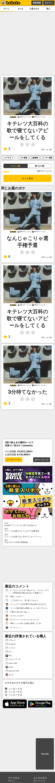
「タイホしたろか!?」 (16, 616)
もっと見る (27, 178)
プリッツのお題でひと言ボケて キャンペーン (23, 535)
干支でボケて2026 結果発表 (16, 541)
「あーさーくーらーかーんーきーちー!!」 (24, 619)
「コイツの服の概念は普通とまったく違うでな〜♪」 (28, 608)
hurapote (12, 644)
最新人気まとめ (39, 780)
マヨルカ (12, 640)
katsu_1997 (13, 663)
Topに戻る (45, 754)
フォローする (14, 691)
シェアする (7, 158)
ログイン (49, 3)
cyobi (11, 667)
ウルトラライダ (14, 659)
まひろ (11, 675)
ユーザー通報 (47, 158)
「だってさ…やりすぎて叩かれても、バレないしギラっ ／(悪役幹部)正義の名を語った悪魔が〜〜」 (28, 591)
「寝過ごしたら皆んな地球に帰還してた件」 (25, 623)
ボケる (20, 8)
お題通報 (34, 158)
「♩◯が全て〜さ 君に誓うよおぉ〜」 (24, 600)
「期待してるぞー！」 (17, 596)
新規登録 (37, 3)
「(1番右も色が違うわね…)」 (19, 612)
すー (10, 652)
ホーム (6, 8)
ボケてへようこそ (41, 460)
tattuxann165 (14, 671)
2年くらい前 (46, 149)
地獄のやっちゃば (44, 171)
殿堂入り (11, 780)
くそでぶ (12, 648)
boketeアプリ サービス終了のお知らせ (20, 524)
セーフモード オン (14, 460)
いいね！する (14, 688)
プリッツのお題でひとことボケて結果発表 (21, 530)
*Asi (10, 655)
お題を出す (34, 8)
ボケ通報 (23, 158)
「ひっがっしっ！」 (16, 627)
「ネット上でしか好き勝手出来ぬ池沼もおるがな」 (28, 604)
